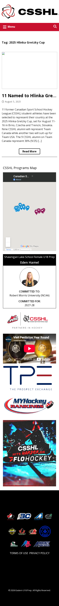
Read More (29, 151)
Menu (11, 26)
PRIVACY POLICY (39, 553)
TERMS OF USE (19, 553)
